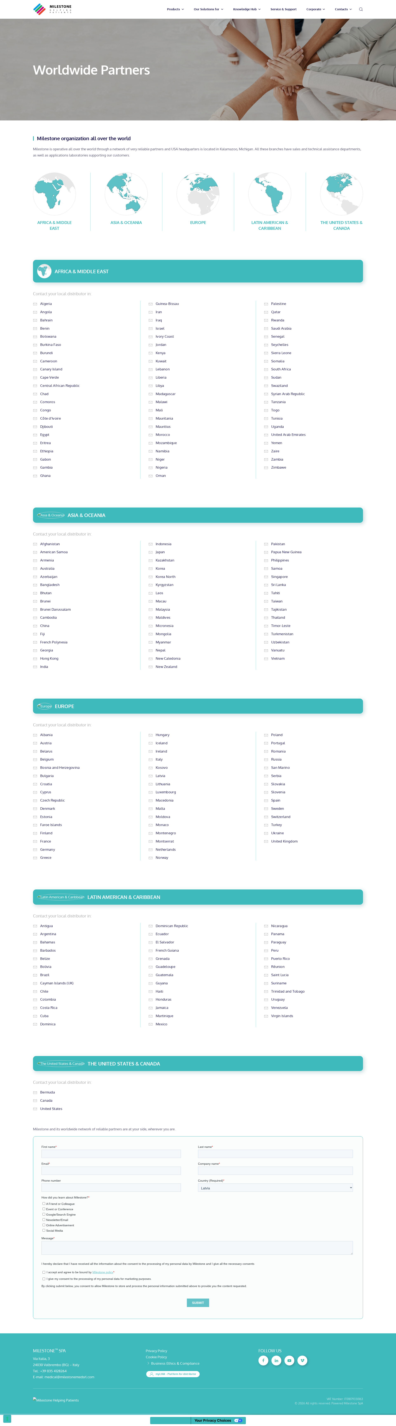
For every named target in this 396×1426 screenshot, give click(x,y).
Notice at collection (170, 1420)
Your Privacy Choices (212, 1420)
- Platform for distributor (176, 1374)
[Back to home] (52, 9)
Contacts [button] (341, 9)
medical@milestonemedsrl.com (69, 1377)
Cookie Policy (156, 1357)
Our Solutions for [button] (206, 9)
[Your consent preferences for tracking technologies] (7, 1419)
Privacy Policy (156, 1351)
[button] (361, 9)
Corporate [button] (313, 9)
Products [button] (173, 9)
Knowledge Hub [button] (245, 9)
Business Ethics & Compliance (175, 1363)
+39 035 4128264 (53, 1371)
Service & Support (284, 9)
